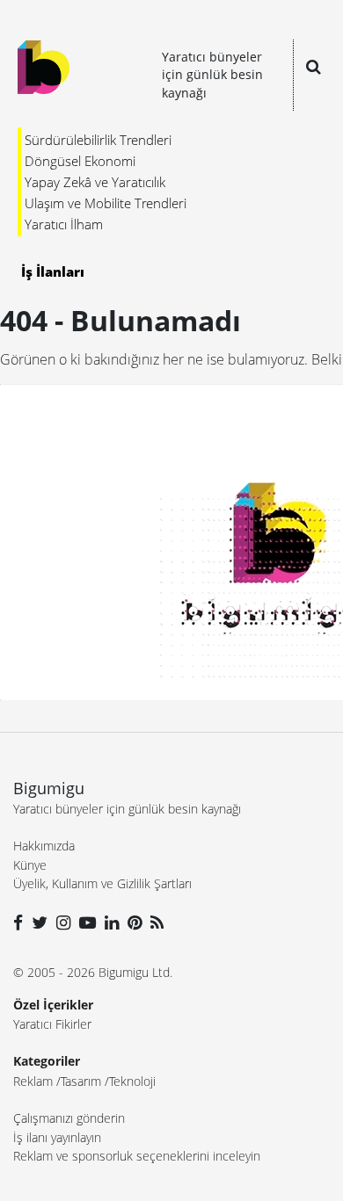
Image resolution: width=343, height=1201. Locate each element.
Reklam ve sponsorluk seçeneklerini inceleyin (136, 1155)
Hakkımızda (44, 845)
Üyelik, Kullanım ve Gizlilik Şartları (102, 883)
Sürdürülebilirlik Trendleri (98, 139)
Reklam (33, 1081)
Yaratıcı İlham (64, 224)
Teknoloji (132, 1081)
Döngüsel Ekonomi (80, 161)
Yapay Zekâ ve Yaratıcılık (95, 182)
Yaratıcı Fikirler (52, 1024)
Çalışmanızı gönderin (69, 1118)
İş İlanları (52, 271)
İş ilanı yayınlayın (57, 1137)
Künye (30, 865)
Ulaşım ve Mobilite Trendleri (105, 203)
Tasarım (81, 1081)
